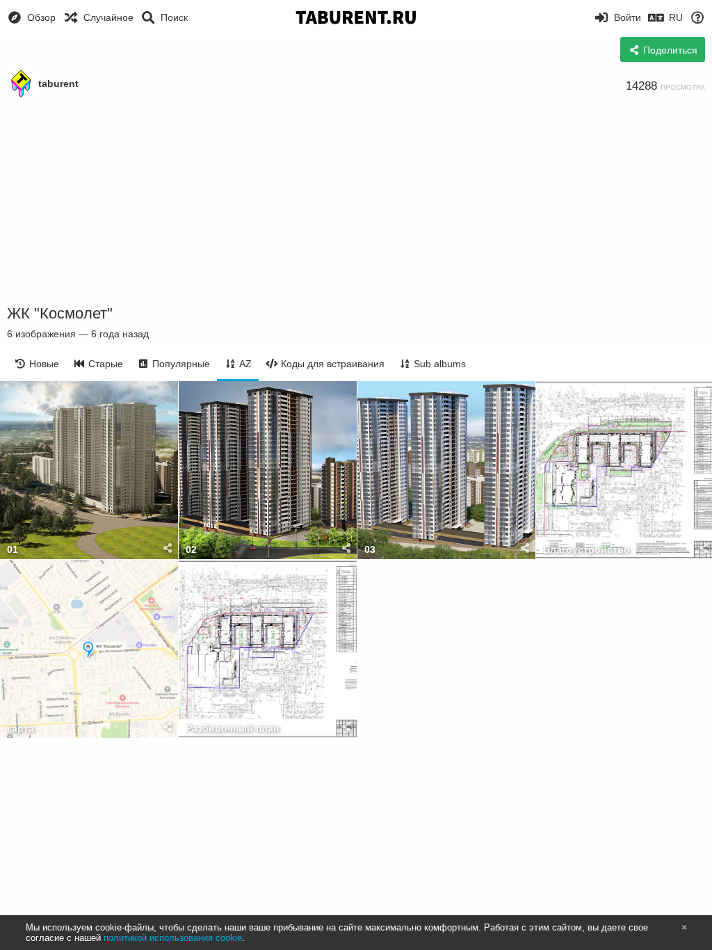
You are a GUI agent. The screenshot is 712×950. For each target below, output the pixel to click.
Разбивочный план (232, 728)
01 (12, 550)
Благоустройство (586, 550)
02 (191, 550)
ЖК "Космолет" (60, 313)
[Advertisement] (356, 201)
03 (369, 550)
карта (20, 728)
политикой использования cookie (173, 938)
